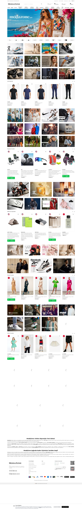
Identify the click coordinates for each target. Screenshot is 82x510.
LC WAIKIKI (9, 350)
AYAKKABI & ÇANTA (20, 7)
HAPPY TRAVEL (9, 232)
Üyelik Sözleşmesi (31, 446)
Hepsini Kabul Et (65, 506)
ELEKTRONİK (67, 7)
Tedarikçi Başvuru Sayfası (32, 453)
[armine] (67, 365)
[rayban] (32, 365)
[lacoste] (32, 322)
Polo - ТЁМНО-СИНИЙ (38, 102)
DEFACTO (22, 350)
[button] (73, 81)
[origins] (41, 393)
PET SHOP (62, 7)
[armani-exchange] (15, 365)
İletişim (30, 451)
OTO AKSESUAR (58, 7)
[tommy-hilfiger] (15, 141)
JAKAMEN (63, 232)
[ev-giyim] (50, 377)
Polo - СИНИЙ (23, 102)
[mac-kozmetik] (64, 409)
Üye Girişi (43, 446)
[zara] (67, 377)
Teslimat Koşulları (31, 444)
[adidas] (18, 189)
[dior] (18, 409)
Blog (29, 454)
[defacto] (15, 377)
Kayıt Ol (64, 448)
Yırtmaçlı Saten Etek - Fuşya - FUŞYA (67, 296)
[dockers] (15, 310)
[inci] (32, 115)
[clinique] (64, 393)
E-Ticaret (38, 465)
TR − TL (50, 4)
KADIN (9, 7)
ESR (21, 169)
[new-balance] (15, 322)
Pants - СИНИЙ (51, 102)
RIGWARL (63, 169)
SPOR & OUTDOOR (26, 7)
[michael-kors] (50, 128)
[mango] (67, 250)
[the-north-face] (41, 409)
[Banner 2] (41, 265)
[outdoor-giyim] (32, 61)
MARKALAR (72, 7)
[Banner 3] (64, 265)
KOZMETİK (41, 7)
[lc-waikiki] (32, 377)
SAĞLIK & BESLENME (32, 7)
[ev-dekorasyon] (15, 250)
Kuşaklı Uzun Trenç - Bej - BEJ (11, 296)
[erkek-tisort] (50, 250)
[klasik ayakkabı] (67, 48)
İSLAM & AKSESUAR (52, 7)
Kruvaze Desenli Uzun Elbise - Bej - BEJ (41, 296)
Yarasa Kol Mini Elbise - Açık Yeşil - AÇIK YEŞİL (54, 297)
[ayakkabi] (67, 204)
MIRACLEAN (23, 232)
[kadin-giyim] (32, 48)
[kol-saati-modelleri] (67, 61)
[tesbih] (15, 204)
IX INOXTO (50, 169)
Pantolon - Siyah (64, 102)
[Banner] (10, 40)
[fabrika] (15, 128)
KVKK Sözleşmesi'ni (58, 450)
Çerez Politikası (31, 450)
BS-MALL (50, 232)
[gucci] (67, 322)
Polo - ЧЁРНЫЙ (9, 102)
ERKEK (12, 7)
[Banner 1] (18, 265)
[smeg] (67, 128)
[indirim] (41, 23)
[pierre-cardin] (50, 322)
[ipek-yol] (50, 365)
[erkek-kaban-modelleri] (50, 73)
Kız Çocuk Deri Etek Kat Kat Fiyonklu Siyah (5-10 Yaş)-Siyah (67, 352)
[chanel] (41, 189)
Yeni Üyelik (43, 444)
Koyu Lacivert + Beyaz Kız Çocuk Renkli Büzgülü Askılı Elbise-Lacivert (41, 352)
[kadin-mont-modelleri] (50, 48)
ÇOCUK (15, 7)
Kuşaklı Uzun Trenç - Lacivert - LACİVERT (27, 296)
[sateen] (50, 204)
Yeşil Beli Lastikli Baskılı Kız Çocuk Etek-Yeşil (13, 352)
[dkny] (32, 310)
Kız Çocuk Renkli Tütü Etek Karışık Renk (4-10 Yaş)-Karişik (54, 352)
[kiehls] (18, 393)
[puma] (32, 128)
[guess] (50, 310)
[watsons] (32, 250)
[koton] (50, 115)
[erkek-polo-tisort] (15, 73)
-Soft (36, 465)
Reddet (40, 507)
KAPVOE (36, 169)
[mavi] (67, 310)
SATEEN (8, 295)
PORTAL (8, 169)
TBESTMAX (37, 232)
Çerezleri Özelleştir (57, 506)
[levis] (67, 115)
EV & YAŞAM (37, 7)
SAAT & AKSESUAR (46, 7)
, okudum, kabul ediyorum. (60, 450)
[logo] (14, 4)
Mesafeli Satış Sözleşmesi (32, 447)
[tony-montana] (32, 204)
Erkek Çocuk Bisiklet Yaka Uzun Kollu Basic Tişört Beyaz (26, 352)
